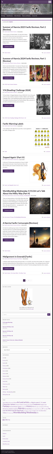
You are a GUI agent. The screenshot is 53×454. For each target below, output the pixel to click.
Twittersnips (11, 412)
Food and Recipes (13, 406)
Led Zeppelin (10, 185)
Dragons (42, 404)
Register (4, 433)
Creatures (36, 404)
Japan (37, 406)
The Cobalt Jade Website (13, 9)
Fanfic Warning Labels (13, 123)
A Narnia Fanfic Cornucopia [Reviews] (20, 223)
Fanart (5, 185)
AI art (15, 402)
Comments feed (6, 441)
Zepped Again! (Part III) (14, 157)
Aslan (30, 402)
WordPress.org (6, 444)
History (29, 406)
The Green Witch (14, 273)
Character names (9, 404)
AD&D (12, 402)
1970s (9, 402)
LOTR (45, 406)
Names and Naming (26, 15)
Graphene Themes (11, 452)
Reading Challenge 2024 (15, 118)
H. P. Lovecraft (23, 406)
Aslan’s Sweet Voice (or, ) (13, 340)
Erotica (4, 360)
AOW (5, 84)
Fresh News (19, 258)
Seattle (4, 381)
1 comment (47, 151)
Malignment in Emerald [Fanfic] (17, 256)
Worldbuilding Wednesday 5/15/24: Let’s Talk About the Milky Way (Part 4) (24, 192)
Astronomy (6, 217)
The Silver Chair (22, 273)
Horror (4, 371)
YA (37, 412)
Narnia (8, 52)
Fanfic (11, 31)
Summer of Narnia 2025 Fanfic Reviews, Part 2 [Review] (24, 28)
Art (3, 357)
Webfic (4, 386)
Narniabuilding (27, 408)
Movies (4, 408)
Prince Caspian (34, 408)
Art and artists (23, 402)
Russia (41, 408)
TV (7, 412)
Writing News (6, 394)
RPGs (38, 408)
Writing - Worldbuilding (25, 195)
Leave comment (46, 52)
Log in (4, 436)
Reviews (19, 63)
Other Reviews (17, 15)
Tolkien (5, 412)
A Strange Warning (7, 322)
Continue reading (8, 46)
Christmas (17, 404)
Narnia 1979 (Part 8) (8, 335)
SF (10, 217)
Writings (3, 15)
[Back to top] (50, 451)
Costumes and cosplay (27, 404)
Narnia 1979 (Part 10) (8, 326)
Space (12, 217)
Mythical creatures (13, 408)
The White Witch (42, 410)
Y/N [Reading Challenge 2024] (17, 90)
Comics (21, 404)
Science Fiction (16, 195)
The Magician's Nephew (28, 410)
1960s (6, 402)
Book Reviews (10, 15)
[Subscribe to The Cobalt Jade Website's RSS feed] (2, 1)
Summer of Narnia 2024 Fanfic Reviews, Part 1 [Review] (24, 59)
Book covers (35, 402)
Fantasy (15, 31)
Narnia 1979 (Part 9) (8, 331)
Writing (15, 125)
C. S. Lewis (42, 402)
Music (7, 408)
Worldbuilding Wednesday (20, 217)
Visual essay (16, 159)
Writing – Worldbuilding (8, 391)
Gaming (19, 406)
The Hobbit (46, 408)
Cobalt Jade (6, 31)
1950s (4, 402)
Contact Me (34, 15)
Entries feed (5, 438)
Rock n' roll (23, 118)
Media (47, 406)
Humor (4, 373)
